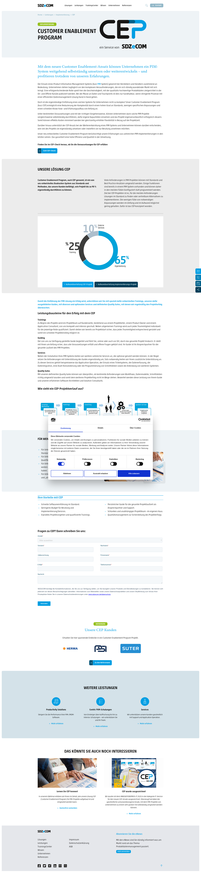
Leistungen (79, 6)
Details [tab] (100, 428)
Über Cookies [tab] (135, 428)
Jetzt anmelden (123, 852)
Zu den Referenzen (102, 663)
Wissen (103, 6)
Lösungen (68, 6)
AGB (71, 847)
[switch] (87, 464)
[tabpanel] (100, 247)
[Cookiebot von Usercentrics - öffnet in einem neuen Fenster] (140, 420)
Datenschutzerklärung (79, 843)
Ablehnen (67, 473)
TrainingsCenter (92, 6)
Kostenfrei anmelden (68, 808)
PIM (99, 84)
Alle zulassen (133, 473)
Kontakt (158, 5)
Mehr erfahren (57, 724)
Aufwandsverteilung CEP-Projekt (79, 284)
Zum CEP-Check (49, 151)
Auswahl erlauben (100, 473)
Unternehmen (114, 6)
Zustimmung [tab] (65, 428)
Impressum (74, 840)
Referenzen (127, 6)
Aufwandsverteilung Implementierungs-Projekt (117, 284)
